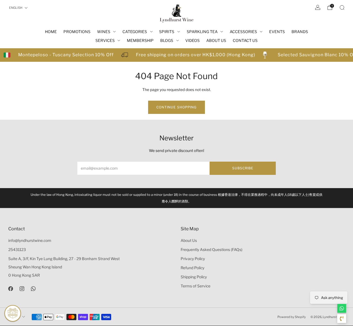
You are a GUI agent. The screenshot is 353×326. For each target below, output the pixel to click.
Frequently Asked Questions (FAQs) (211, 249)
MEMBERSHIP (140, 40)
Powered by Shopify (291, 317)
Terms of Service (195, 286)
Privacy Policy (193, 258)
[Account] (317, 7)
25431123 (17, 249)
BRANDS (300, 31)
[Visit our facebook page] (10, 288)
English (15, 8)
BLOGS (166, 40)
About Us (189, 240)
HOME (51, 31)
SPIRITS (166, 31)
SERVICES (105, 40)
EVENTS (277, 31)
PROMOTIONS (76, 31)
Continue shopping (176, 107)
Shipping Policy (194, 277)
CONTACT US (245, 40)
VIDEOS (192, 40)
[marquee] (176, 55)
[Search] (342, 7)
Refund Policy (192, 268)
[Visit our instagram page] (22, 288)
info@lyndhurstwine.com (29, 240)
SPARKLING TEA (202, 31)
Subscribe (242, 168)
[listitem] (176, 198)
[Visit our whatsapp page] (33, 288)
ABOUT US (216, 40)
